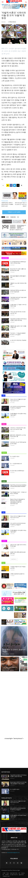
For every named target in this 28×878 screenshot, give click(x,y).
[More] (21, 185)
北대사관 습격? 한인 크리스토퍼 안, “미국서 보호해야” (21, 204)
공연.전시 (3, 308)
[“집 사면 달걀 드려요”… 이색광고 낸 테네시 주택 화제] (5, 494)
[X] (18, 185)
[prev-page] (2, 347)
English (3, 488)
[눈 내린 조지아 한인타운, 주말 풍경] (5, 342)
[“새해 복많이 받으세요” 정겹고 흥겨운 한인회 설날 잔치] (5, 299)
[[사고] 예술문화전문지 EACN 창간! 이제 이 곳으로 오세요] (5, 263)
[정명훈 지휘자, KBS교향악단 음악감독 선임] (5, 554)
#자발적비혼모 (13, 217)
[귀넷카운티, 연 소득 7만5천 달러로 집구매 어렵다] (5, 444)
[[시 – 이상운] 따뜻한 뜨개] (5, 465)
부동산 (3, 431)
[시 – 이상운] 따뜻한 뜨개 (16, 463)
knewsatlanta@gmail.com (13, 852)
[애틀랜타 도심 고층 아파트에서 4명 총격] (5, 285)
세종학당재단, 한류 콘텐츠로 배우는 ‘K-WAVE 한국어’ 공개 (7, 204)
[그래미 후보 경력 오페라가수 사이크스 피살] (10, 664)
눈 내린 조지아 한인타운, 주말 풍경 (18, 340)
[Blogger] (6, 863)
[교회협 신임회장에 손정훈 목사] (5, 575)
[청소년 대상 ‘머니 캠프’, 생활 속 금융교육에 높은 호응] (5, 270)
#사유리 (7, 217)
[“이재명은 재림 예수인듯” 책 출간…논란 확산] (5, 568)
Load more (13, 559)
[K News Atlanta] (7, 22)
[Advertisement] (14, 694)
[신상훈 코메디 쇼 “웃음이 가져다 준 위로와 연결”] (5, 306)
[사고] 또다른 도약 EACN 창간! (17, 470)
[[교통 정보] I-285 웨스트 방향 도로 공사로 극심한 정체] (5, 292)
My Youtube (5, 647)
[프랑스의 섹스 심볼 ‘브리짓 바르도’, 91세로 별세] (5, 546)
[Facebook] (11, 185)
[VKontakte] (21, 863)
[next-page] (5, 347)
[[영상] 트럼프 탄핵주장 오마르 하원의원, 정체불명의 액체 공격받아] (5, 784)
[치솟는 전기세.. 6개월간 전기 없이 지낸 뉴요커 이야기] (5, 401)
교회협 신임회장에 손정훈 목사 (17, 573)
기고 (2, 460)
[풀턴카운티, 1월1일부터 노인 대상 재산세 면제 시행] (5, 437)
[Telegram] (14, 185)
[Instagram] (17, 863)
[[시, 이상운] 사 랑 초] (5, 458)
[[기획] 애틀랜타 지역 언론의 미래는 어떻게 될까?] (5, 415)
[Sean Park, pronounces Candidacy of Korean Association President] (5, 487)
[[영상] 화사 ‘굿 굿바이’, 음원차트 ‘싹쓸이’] (14, 641)
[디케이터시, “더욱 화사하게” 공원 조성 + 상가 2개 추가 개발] (5, 429)
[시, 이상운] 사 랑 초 (14, 456)
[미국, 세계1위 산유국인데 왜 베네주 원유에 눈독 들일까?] (5, 408)
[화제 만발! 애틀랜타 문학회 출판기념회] (5, 278)
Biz (2, 322)
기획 (2, 403)
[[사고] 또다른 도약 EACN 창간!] (5, 472)
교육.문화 (3, 272)
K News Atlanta (12, 21)
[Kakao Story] (7, 185)
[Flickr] (14, 863)
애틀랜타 (3, 265)
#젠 (18, 217)
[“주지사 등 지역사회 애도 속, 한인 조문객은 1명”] (5, 313)
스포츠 (3, 329)
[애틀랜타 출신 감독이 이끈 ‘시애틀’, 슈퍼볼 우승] (5, 328)
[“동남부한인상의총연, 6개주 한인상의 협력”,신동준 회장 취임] (5, 320)
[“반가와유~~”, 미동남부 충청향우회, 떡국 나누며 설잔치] (5, 335)
